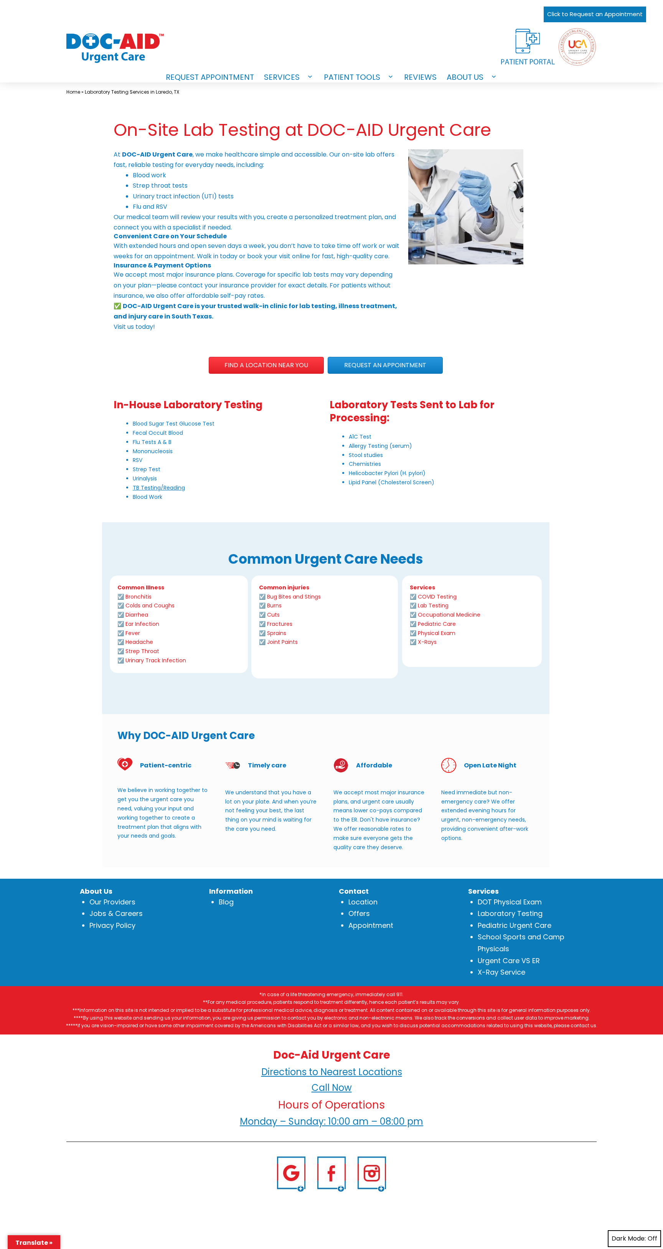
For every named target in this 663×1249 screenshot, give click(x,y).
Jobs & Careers (116, 913)
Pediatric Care (437, 624)
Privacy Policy (112, 925)
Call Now (332, 1087)
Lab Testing (433, 605)
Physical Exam (436, 633)
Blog (226, 902)
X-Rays (427, 642)
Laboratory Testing (510, 913)
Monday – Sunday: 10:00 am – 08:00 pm (331, 1121)
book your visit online (278, 256)
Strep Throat (142, 651)
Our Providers (112, 902)
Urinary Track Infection (155, 660)
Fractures (279, 624)
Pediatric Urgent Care (514, 925)
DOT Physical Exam (510, 902)
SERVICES (282, 77)
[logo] (123, 48)
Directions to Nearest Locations (331, 1072)
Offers (359, 913)
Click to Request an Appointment (595, 14)
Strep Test (146, 469)
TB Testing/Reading (159, 488)
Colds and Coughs (150, 605)
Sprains (276, 633)
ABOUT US (465, 77)
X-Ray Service (501, 972)
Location (363, 902)
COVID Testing (437, 597)
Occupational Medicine (449, 615)
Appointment (370, 925)
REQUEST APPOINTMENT (210, 77)
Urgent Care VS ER (509, 960)
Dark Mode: (629, 1238)
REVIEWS (420, 77)
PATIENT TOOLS (352, 77)
